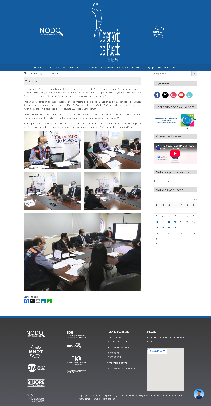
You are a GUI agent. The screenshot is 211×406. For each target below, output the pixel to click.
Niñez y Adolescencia (167, 67)
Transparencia (92, 67)
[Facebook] (157, 94)
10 (157, 222)
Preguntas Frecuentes (149, 395)
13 (175, 222)
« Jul (155, 243)
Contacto (121, 67)
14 (181, 222)
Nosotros (38, 67)
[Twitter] (165, 94)
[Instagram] (173, 94)
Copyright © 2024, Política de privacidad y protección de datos (108, 395)
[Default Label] (181, 94)
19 (169, 227)
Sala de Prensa (55, 67)
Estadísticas (137, 67)
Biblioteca (109, 67)
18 (163, 227)
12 (169, 222)
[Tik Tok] (189, 94)
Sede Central (34, 81)
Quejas (151, 67)
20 (175, 227)
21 (181, 227)
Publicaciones (74, 67)
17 (157, 227)
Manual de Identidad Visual (104, 398)
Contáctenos (167, 395)
